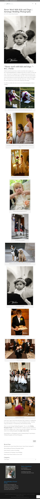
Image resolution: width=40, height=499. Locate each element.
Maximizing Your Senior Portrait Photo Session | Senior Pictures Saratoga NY (19, 446)
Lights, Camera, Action (24, 430)
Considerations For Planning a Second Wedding (13, 452)
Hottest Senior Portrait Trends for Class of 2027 (13, 454)
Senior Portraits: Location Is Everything (11, 450)
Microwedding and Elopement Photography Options (14, 448)
